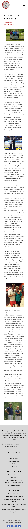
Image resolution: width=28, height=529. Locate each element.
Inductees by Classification (14, 464)
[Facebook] (8, 526)
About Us (14, 456)
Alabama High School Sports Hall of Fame (14, 500)
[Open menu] (24, 4)
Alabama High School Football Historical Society (14, 505)
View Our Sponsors (14, 475)
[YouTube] (19, 526)
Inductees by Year (14, 461)
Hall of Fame (14, 458)
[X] (12, 526)
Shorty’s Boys (14, 512)
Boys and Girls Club (14, 494)
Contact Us (14, 466)
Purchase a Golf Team (14, 485)
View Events (14, 477)
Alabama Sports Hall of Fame (14, 496)
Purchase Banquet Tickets (14, 480)
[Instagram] (15, 526)
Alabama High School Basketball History (14, 509)
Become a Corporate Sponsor (14, 483)
